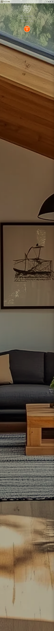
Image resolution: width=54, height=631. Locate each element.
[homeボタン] (48, 1)
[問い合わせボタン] (50, 1)
